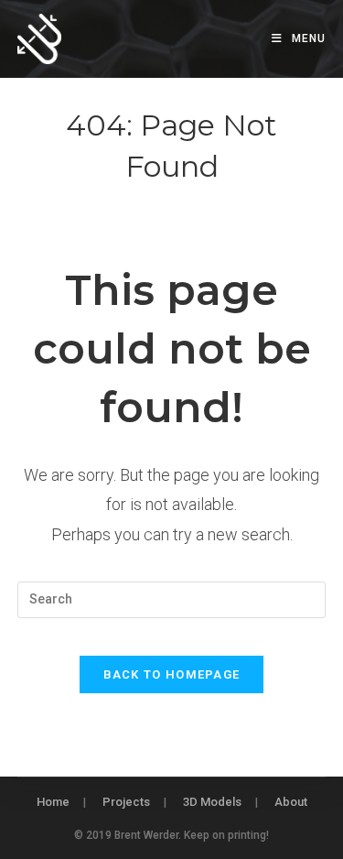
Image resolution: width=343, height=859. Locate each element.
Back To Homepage (172, 674)
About (290, 802)
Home (53, 802)
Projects (126, 802)
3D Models (212, 802)
